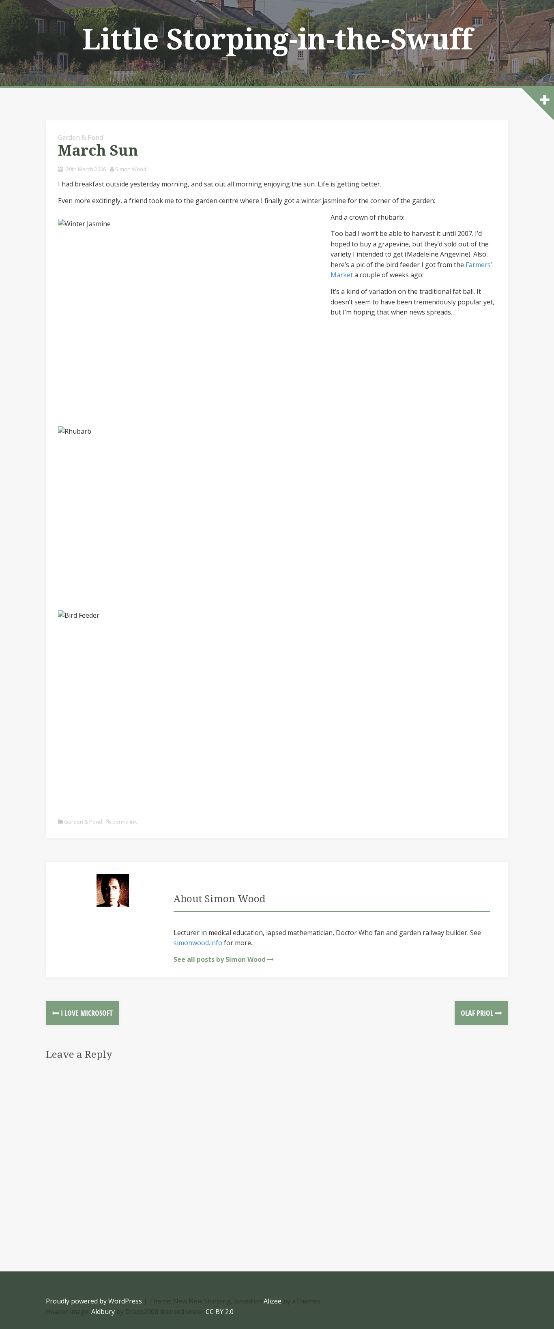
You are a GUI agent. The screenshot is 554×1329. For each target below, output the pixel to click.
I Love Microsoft (86, 1013)
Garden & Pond (80, 137)
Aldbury (103, 1311)
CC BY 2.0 (220, 1311)
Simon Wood (130, 169)
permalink (124, 821)
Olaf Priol (478, 1013)
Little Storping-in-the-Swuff (277, 39)
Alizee (272, 1301)
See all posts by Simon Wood (220, 959)
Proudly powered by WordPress (94, 1301)
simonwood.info (198, 942)
